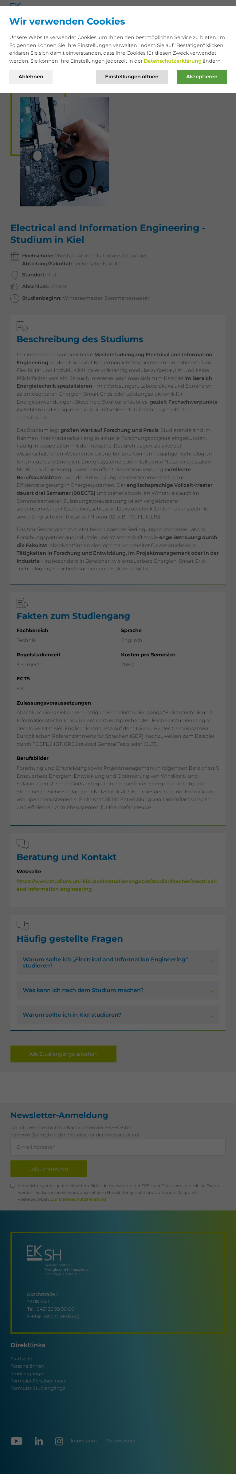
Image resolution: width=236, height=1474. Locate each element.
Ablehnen (30, 77)
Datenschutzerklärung (173, 61)
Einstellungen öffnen (132, 77)
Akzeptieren (202, 77)
